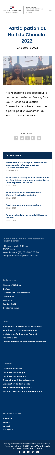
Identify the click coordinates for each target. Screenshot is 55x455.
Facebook (7, 418)
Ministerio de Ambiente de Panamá (20, 334)
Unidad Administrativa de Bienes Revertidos (24, 341)
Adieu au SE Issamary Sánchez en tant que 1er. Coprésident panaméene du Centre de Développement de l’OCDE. (27, 180)
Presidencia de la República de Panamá (22, 326)
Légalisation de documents (16, 384)
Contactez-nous (11, 308)
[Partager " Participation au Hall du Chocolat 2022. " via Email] (39, 138)
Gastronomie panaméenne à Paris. (24, 205)
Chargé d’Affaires (12, 285)
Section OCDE (9, 304)
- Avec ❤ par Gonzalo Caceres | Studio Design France (31, 447)
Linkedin (7, 426)
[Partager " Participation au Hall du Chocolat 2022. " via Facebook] (16, 138)
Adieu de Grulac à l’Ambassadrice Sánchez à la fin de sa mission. (23, 194)
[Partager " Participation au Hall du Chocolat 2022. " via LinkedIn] (33, 138)
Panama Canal (10, 337)
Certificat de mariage (14, 372)
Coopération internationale (16, 292)
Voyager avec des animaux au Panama (22, 391)
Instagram (8, 429)
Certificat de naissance (14, 376)
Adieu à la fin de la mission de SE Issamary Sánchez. (27, 216)
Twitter (6, 422)
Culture (6, 289)
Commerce (8, 296)
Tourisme (7, 300)
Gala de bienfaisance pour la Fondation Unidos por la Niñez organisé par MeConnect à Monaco (26, 165)
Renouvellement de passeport (17, 387)
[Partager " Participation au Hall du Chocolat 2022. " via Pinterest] (27, 138)
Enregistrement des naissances (18, 380)
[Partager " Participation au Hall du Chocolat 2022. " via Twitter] (22, 138)
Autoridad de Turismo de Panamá (20, 330)
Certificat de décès (12, 368)
